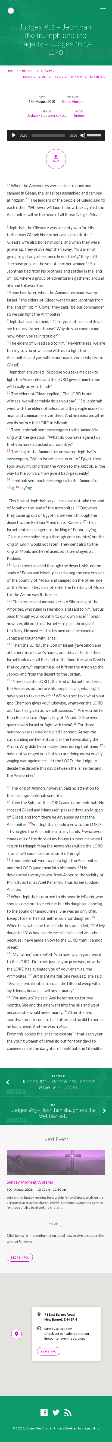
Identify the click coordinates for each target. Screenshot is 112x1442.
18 (27, 199)
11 (78, 400)
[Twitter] (56, 1412)
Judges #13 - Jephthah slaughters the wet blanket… (53, 1113)
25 (75, 709)
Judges (79, 115)
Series (43, 77)
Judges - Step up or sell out (47, 115)
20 (88, 615)
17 (8, 184)
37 (30, 975)
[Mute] (83, 135)
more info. (20, 1257)
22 (31, 665)
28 (8, 787)
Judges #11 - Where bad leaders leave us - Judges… (58, 1084)
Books (58, 77)
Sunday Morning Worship (30, 1182)
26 (75, 723)
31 (83, 830)
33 (79, 866)
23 (8, 680)
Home (11, 71)
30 (30, 823)
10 (8, 392)
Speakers (77, 77)
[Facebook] (44, 1412)
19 (8, 600)
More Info (48, 1351)
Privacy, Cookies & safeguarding (76, 1428)
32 (8, 859)
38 (8, 996)
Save (56, 161)
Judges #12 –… (46, 71)
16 (77, 507)
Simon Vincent (72, 101)
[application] (56, 135)
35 (93, 917)
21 (8, 644)
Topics (27, 77)
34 (8, 895)
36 (8, 953)
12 (8, 429)
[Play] (14, 135)
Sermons (25, 71)
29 (8, 801)
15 (17, 486)
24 (53, 694)
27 (101, 745)
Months (96, 77)
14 (8, 479)
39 (65, 1011)
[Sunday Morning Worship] (56, 1171)
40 (74, 1032)
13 (8, 450)
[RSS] (67, 1412)
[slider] (94, 135)
